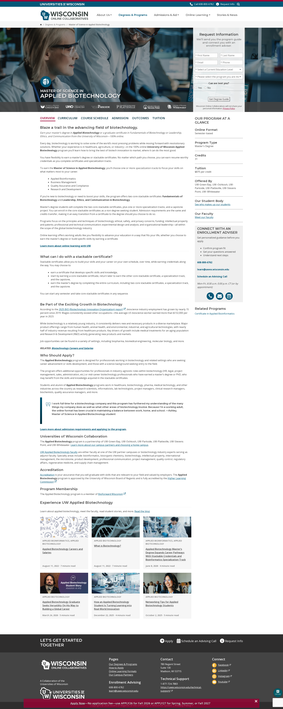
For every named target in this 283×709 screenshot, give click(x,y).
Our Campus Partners (121, 674)
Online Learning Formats (122, 671)
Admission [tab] (120, 118)
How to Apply (116, 667)
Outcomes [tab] (140, 118)
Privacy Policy (229, 108)
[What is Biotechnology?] (116, 527)
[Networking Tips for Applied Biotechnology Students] (167, 583)
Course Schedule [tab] (94, 118)
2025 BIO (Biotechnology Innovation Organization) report (91, 309)
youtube (222, 681)
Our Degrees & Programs (123, 664)
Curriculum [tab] (67, 118)
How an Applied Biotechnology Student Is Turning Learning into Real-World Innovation (113, 605)
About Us (103, 15)
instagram (223, 676)
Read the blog (142, 511)
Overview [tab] (47, 118)
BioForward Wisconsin (110, 494)
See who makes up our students (212, 204)
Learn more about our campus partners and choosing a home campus (109, 445)
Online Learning (197, 15)
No (209, 87)
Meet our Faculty (204, 217)
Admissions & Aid (165, 15)
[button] (225, 4)
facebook (223, 665)
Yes (200, 87)
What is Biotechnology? (107, 545)
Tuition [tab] (158, 118)
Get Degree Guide (219, 99)
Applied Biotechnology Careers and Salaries (62, 550)
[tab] (168, 118)
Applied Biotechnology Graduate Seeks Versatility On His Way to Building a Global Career (61, 605)
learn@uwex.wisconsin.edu (213, 269)
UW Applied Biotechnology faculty (59, 452)
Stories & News (227, 15)
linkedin (222, 670)
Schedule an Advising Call (212, 276)
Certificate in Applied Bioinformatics (215, 313)
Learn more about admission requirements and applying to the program (83, 429)
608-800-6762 (204, 262)
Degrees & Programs (133, 15)
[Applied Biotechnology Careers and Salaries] (64, 527)
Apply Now (77, 703)
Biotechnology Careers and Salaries (72, 348)
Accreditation (47, 474)
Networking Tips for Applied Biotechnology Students (162, 603)
